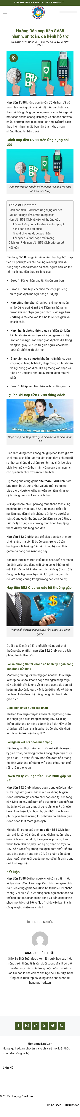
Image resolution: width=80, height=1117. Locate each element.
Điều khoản (72, 1105)
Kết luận (14, 247)
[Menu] (5, 12)
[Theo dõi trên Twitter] (53, 1026)
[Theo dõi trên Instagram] (27, 1026)
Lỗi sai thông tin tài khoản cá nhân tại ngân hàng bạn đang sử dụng (39, 227)
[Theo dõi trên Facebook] (18, 1026)
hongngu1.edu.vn (38, 42)
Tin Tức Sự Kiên (42, 922)
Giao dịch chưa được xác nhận (32, 233)
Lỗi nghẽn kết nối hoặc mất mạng (33, 238)
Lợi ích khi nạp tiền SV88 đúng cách (31, 215)
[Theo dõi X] (44, 1026)
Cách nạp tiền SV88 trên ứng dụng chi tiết (35, 210)
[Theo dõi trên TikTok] (35, 1026)
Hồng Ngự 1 (38, 902)
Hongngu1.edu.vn (22, 1096)
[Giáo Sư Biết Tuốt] (40, 939)
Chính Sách (54, 1105)
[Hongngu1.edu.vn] (38, 12)
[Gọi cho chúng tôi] (61, 1026)
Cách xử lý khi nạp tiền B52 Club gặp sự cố (36, 242)
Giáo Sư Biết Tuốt (40, 953)
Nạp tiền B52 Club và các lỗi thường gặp (34, 219)
